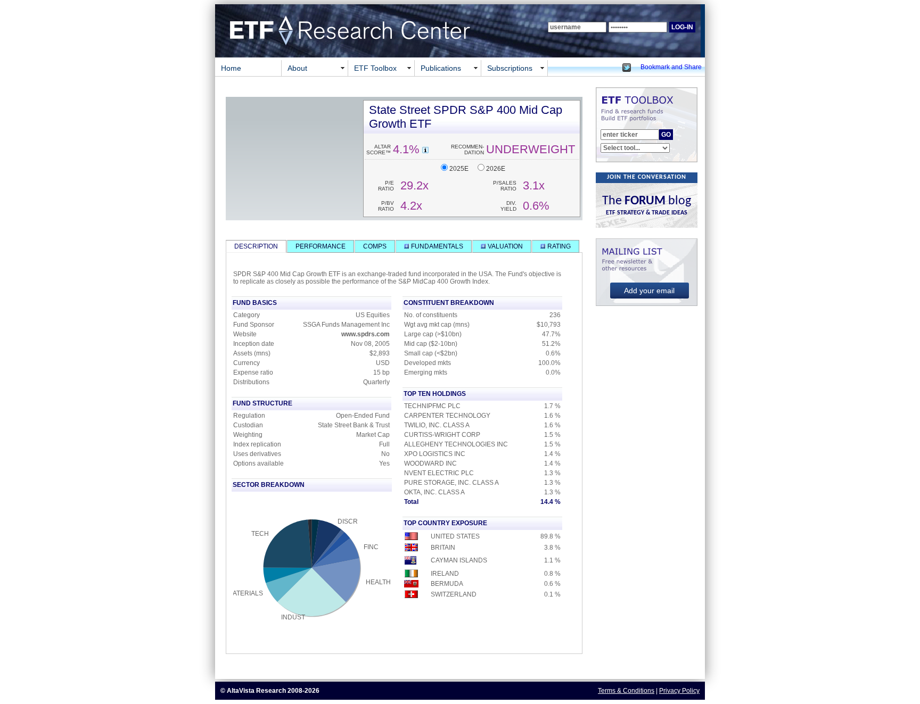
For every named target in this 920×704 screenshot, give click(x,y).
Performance (320, 246)
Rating (558, 246)
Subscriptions (509, 68)
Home (231, 68)
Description (256, 246)
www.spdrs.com (365, 334)
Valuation (504, 246)
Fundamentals (436, 246)
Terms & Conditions (626, 690)
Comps (375, 246)
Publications (441, 68)
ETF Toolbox (375, 68)
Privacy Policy (679, 690)
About (297, 68)
